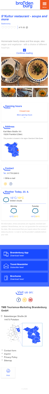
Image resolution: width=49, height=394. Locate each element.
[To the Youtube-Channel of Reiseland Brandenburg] (30, 300)
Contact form (10, 350)
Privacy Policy (10, 357)
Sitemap (8, 360)
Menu (44, 7)
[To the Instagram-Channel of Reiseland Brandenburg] (24, 300)
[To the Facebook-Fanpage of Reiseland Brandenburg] (18, 300)
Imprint (7, 353)
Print (8, 375)
